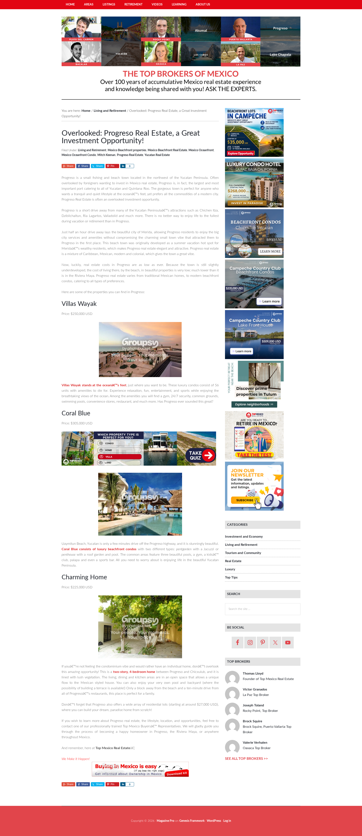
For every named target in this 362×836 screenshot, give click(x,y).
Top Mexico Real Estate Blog (181, 56)
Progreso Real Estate (130, 155)
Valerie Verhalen (257, 745)
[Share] (122, 166)
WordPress (214, 820)
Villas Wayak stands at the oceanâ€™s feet (94, 385)
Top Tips (231, 577)
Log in (227, 820)
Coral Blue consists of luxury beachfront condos (99, 549)
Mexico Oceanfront (201, 150)
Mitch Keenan (106, 155)
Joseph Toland (260, 708)
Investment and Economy (244, 536)
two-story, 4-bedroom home (134, 672)
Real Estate (233, 561)
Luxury (230, 569)
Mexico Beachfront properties (127, 150)
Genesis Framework (191, 820)
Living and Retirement (92, 150)
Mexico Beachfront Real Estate (167, 150)
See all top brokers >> (246, 758)
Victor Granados (256, 692)
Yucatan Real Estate (157, 155)
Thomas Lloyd (268, 676)
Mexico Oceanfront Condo (79, 155)
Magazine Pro (165, 820)
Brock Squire (267, 727)
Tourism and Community (243, 553)
